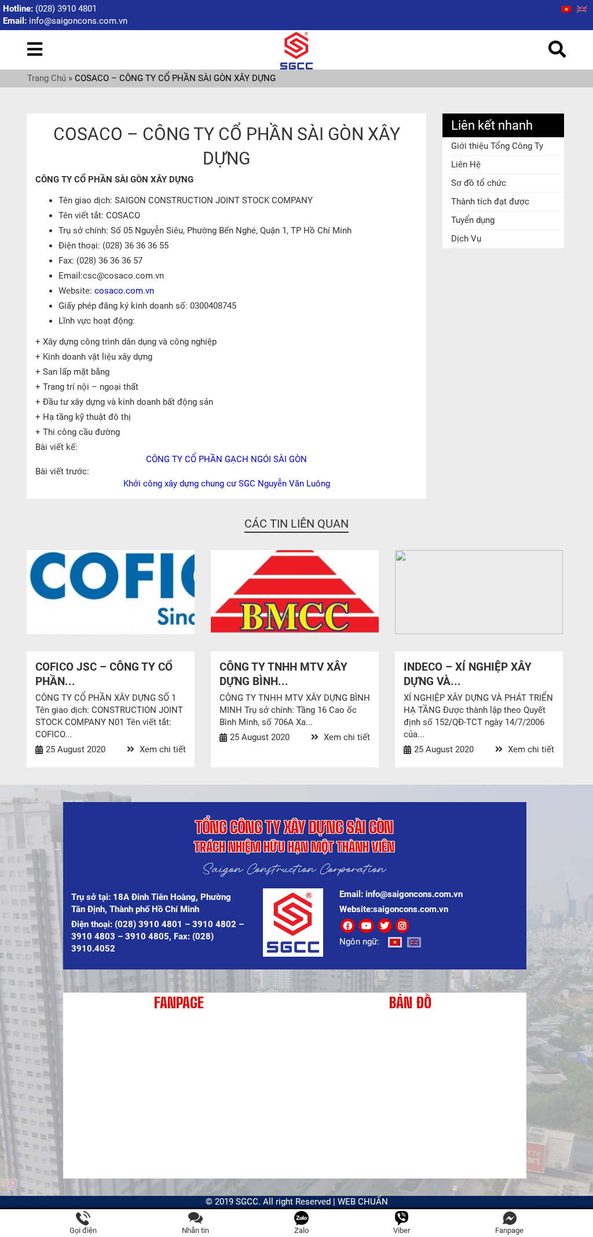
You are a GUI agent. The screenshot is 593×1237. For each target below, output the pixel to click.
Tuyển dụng (473, 220)
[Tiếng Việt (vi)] (566, 8)
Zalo (301, 1230)
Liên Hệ (466, 164)
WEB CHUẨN (363, 1201)
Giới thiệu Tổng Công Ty (497, 146)
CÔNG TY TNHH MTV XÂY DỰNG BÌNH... (283, 674)
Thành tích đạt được (490, 201)
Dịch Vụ (466, 238)
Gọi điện (83, 1230)
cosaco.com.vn (124, 291)
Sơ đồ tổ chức (478, 183)
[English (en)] (582, 8)
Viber (401, 1230)
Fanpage (509, 1230)
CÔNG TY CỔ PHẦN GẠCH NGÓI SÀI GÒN (226, 459)
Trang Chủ (46, 78)
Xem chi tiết (161, 749)
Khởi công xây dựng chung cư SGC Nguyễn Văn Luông (226, 483)
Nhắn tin (195, 1230)
